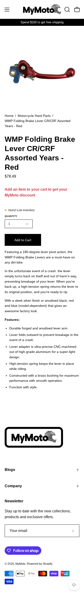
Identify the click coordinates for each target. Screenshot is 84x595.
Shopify (47, 563)
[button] (66, 9)
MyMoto (20, 563)
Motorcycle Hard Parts (34, 116)
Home (9, 116)
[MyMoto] (42, 9)
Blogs (10, 470)
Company (13, 486)
